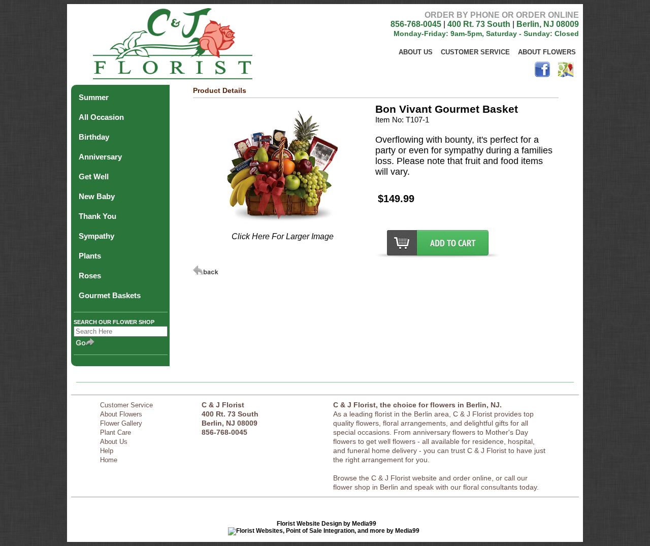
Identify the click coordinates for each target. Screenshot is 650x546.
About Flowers (547, 52)
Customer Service (475, 52)
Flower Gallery (121, 423)
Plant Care (115, 432)
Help (106, 451)
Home (108, 460)
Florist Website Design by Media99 (326, 523)
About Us (416, 52)
